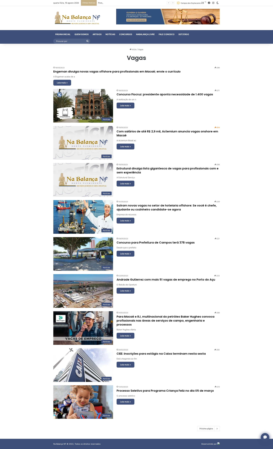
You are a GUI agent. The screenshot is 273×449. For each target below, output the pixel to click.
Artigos (97, 34)
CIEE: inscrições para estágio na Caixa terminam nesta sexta (161, 354)
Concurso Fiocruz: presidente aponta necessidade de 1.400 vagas (165, 94)
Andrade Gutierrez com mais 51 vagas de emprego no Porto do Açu (166, 280)
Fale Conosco (166, 34)
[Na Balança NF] (76, 18)
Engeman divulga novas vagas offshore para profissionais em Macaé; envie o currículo (117, 72)
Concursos (125, 34)
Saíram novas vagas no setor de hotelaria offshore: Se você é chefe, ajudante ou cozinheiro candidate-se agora (167, 207)
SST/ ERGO (183, 34)
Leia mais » (62, 82)
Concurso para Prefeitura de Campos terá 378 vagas (156, 243)
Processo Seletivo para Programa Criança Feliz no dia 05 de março (165, 391)
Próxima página (206, 428)
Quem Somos (82, 34)
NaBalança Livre (145, 34)
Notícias (110, 34)
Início (133, 49)
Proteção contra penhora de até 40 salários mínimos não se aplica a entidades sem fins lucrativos (141, 3)
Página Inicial (63, 34)
